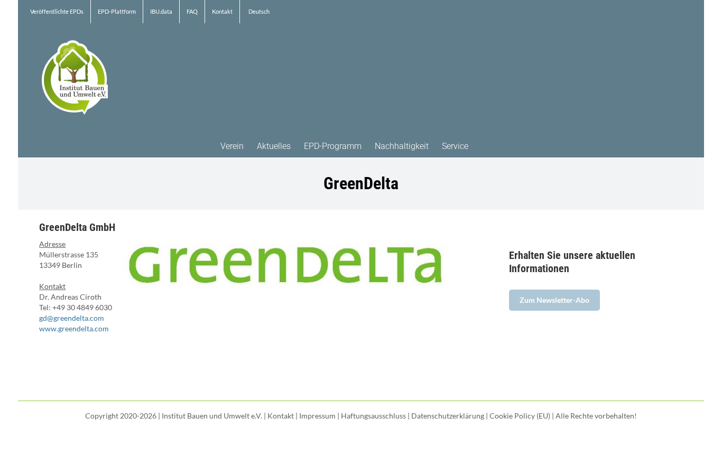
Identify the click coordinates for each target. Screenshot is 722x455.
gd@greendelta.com (71, 317)
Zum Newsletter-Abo (554, 299)
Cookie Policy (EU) (519, 415)
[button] (485, 145)
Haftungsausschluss (373, 415)
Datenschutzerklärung (447, 415)
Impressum (317, 415)
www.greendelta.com (74, 328)
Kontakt (280, 415)
